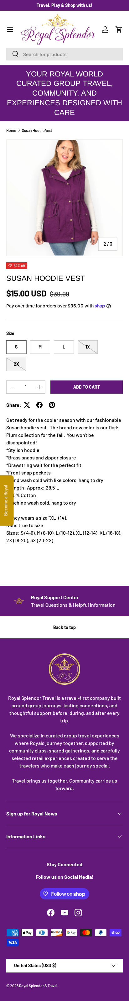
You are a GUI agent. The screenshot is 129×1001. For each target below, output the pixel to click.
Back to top (64, 627)
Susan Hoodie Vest (37, 130)
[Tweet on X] (27, 405)
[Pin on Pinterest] (52, 405)
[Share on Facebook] (39, 405)
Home (11, 130)
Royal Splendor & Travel (38, 985)
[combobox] (64, 54)
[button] (119, 29)
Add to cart (86, 387)
